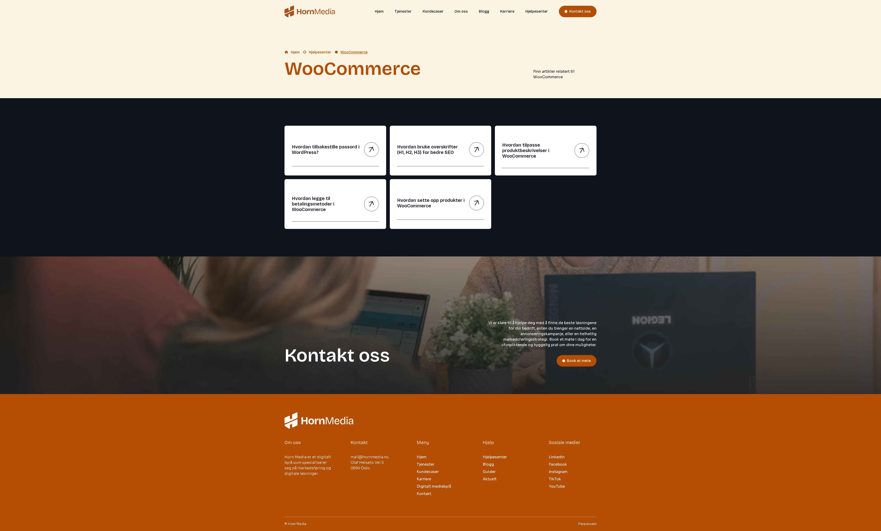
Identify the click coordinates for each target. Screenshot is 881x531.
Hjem (379, 11)
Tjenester (403, 11)
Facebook (558, 464)
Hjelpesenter (536, 11)
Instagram (558, 471)
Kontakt (424, 493)
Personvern (587, 524)
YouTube (557, 486)
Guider (489, 471)
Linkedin (557, 457)
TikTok (555, 479)
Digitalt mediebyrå (434, 486)
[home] (309, 11)
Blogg (484, 11)
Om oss (461, 11)
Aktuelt (489, 479)
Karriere (507, 11)
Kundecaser (433, 11)
